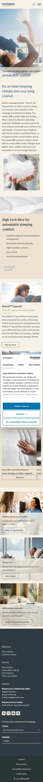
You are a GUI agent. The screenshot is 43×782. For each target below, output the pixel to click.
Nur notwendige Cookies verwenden (21, 422)
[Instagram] (9, 713)
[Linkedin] (18, 713)
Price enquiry (7, 667)
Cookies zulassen (21, 406)
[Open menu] (39, 4)
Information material (10, 670)
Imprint (22, 759)
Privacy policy (21, 764)
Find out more (10, 344)
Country (5, 726)
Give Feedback (8, 673)
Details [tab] (21, 365)
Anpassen (20, 414)
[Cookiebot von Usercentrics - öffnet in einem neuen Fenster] (30, 358)
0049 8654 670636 (21, 705)
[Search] (33, 4)
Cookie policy (21, 773)
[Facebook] (4, 713)
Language (6, 736)
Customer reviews (9, 654)
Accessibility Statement (21, 769)
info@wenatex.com (16, 697)
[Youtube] (13, 713)
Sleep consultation (9, 675)
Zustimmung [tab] (8, 365)
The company (7, 651)
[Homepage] (8, 4)
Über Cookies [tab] (34, 365)
